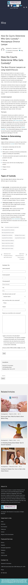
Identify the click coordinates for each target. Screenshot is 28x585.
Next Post (19, 256)
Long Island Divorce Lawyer (20, 237)
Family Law (3, 529)
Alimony (2, 552)
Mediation (3, 550)
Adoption (3, 545)
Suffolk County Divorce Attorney (8, 245)
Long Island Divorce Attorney (7, 237)
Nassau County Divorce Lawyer (7, 243)
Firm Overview (4, 526)
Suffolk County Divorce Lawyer (7, 248)
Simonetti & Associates (12, 50)
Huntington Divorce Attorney (7, 235)
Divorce (2, 542)
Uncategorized (9, 52)
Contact (2, 532)
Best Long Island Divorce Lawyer (8, 232)
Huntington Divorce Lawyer (20, 235)
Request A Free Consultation (7, 534)
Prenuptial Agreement (6, 547)
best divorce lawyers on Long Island (12, 227)
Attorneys (3, 524)
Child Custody (4, 555)
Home (2, 521)
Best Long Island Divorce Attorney (8, 229)
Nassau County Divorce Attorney (8, 240)
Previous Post (8, 255)
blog (22, 50)
